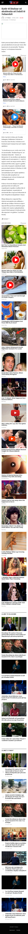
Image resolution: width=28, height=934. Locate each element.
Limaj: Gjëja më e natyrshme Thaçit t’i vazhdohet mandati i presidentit (14, 739)
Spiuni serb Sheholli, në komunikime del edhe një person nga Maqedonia (13, 719)
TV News (8, 17)
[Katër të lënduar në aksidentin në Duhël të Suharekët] (14, 31)
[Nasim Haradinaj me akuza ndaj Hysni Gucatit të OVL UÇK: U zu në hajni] (14, 646)
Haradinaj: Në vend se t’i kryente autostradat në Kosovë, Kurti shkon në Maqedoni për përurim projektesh (14, 634)
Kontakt (18, 930)
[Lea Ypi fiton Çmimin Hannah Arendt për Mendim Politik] (14, 667)
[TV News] (14, 2)
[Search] (25, 2)
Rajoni (21, 17)
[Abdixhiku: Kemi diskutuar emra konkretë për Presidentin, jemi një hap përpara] (14, 687)
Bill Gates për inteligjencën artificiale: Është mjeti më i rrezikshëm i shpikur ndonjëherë (15, 868)
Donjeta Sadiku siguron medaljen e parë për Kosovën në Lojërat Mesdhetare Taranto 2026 (15, 844)
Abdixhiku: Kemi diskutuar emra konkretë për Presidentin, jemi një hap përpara (14, 697)
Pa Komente (5, 19)
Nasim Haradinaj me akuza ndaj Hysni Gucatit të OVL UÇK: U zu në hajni (14, 656)
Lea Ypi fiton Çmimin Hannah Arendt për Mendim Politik (13, 676)
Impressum (12, 930)
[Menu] (3, 2)
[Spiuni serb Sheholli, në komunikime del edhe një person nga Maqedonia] (14, 709)
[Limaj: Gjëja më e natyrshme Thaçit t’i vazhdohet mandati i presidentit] (14, 730)
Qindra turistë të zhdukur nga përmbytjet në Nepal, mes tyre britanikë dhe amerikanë (14, 796)
